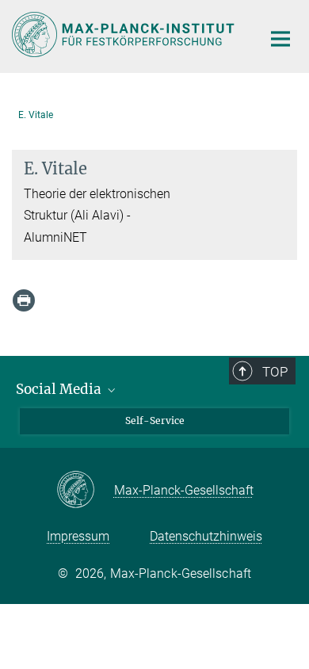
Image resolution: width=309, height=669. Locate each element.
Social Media (60, 389)
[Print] (24, 300)
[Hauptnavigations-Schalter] (280, 39)
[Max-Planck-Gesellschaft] (85, 491)
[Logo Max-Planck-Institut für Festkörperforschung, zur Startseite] (125, 34)
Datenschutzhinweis (206, 536)
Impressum (78, 536)
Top (275, 372)
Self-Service (155, 420)
